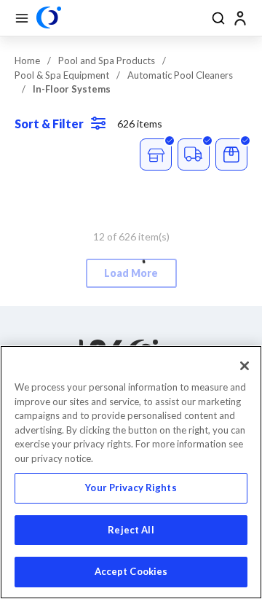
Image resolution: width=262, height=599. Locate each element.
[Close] (245, 366)
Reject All (131, 530)
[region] (131, 472)
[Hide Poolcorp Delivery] (194, 154)
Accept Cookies (131, 571)
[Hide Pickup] (156, 154)
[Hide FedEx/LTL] (231, 154)
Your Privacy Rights (130, 487)
